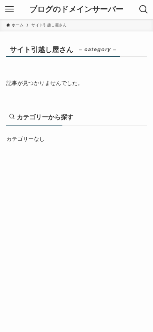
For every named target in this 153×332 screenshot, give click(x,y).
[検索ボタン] (143, 9)
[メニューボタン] (9, 9)
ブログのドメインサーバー (76, 9)
